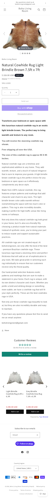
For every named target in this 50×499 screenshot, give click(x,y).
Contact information (26, 494)
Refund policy (40, 486)
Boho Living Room (15, 486)
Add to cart (15, 412)
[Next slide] (45, 33)
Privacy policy (13, 490)
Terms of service (26, 490)
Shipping (4, 78)
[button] (5, 9)
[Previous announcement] (4, 3)
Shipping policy (38, 490)
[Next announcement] (45, 3)
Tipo (40, 417)
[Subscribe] (37, 435)
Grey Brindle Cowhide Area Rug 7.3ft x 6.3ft (34, 394)
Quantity (5, 88)
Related (45, 417)
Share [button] (7, 330)
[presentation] (3, 386)
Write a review (25, 354)
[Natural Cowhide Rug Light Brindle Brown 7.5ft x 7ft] (20, 53)
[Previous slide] (4, 33)
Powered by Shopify (28, 486)
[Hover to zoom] (25, 34)
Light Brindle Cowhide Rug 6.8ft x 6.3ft (14, 394)
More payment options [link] (25, 114)
